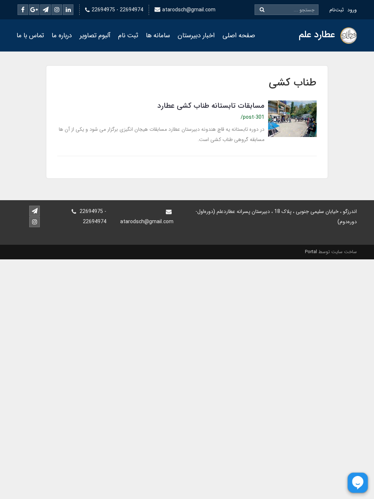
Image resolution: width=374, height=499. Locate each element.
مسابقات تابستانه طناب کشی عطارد (210, 105)
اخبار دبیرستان (196, 35)
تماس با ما (30, 35)
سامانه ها (158, 35)
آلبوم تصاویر (95, 35)
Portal (311, 252)
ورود (352, 10)
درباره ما (61, 35)
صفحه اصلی (238, 35)
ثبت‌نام (336, 10)
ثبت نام (128, 35)
